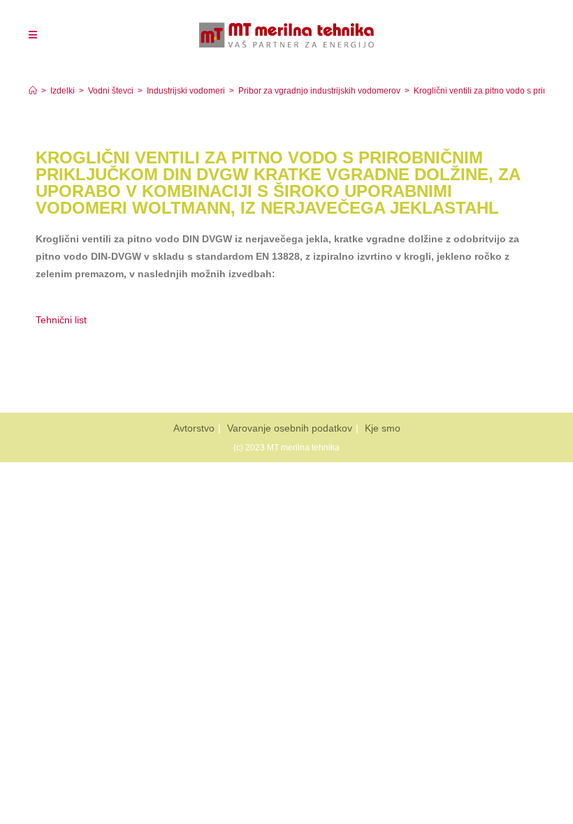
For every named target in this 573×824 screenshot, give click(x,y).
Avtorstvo (194, 428)
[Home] (33, 91)
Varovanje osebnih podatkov (289, 428)
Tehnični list (62, 319)
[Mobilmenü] (33, 35)
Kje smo (382, 428)
